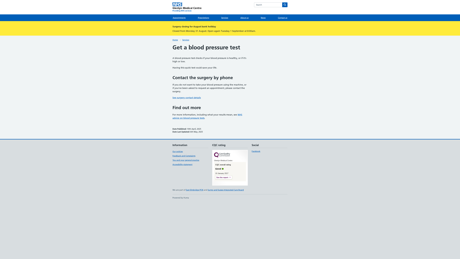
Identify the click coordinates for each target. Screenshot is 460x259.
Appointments (179, 18)
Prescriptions (203, 18)
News (263, 18)
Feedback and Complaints (183, 156)
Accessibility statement (182, 164)
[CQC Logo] (222, 155)
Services (224, 18)
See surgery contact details (186, 97)
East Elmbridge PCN (194, 190)
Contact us (282, 18)
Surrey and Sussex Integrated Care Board (226, 190)
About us (244, 18)
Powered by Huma (180, 198)
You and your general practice (185, 160)
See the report (222, 177)
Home (175, 40)
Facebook (256, 151)
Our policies (177, 151)
